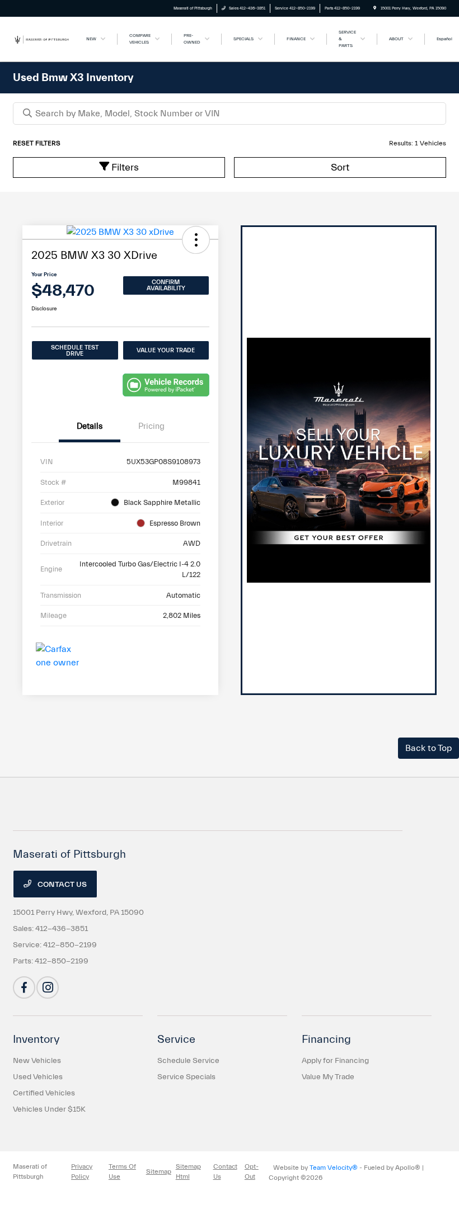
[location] (374, 8)
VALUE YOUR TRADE (166, 350)
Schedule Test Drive (75, 350)
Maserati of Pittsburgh (30, 1171)
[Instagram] (47, 987)
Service (176, 1039)
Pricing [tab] (151, 426)
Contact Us (61, 884)
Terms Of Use (122, 1171)
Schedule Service (188, 1060)
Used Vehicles (38, 1076)
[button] (196, 240)
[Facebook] (24, 987)
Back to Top (428, 748)
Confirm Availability (166, 285)
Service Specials (186, 1076)
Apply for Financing (335, 1060)
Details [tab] (89, 426)
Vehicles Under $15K (49, 1109)
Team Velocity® (334, 1167)
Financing (326, 1039)
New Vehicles (37, 1060)
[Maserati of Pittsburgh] (43, 39)
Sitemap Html (188, 1171)
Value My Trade (328, 1076)
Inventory (36, 1039)
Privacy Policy (81, 1171)
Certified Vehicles (44, 1093)
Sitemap (158, 1171)
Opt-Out (252, 1171)
